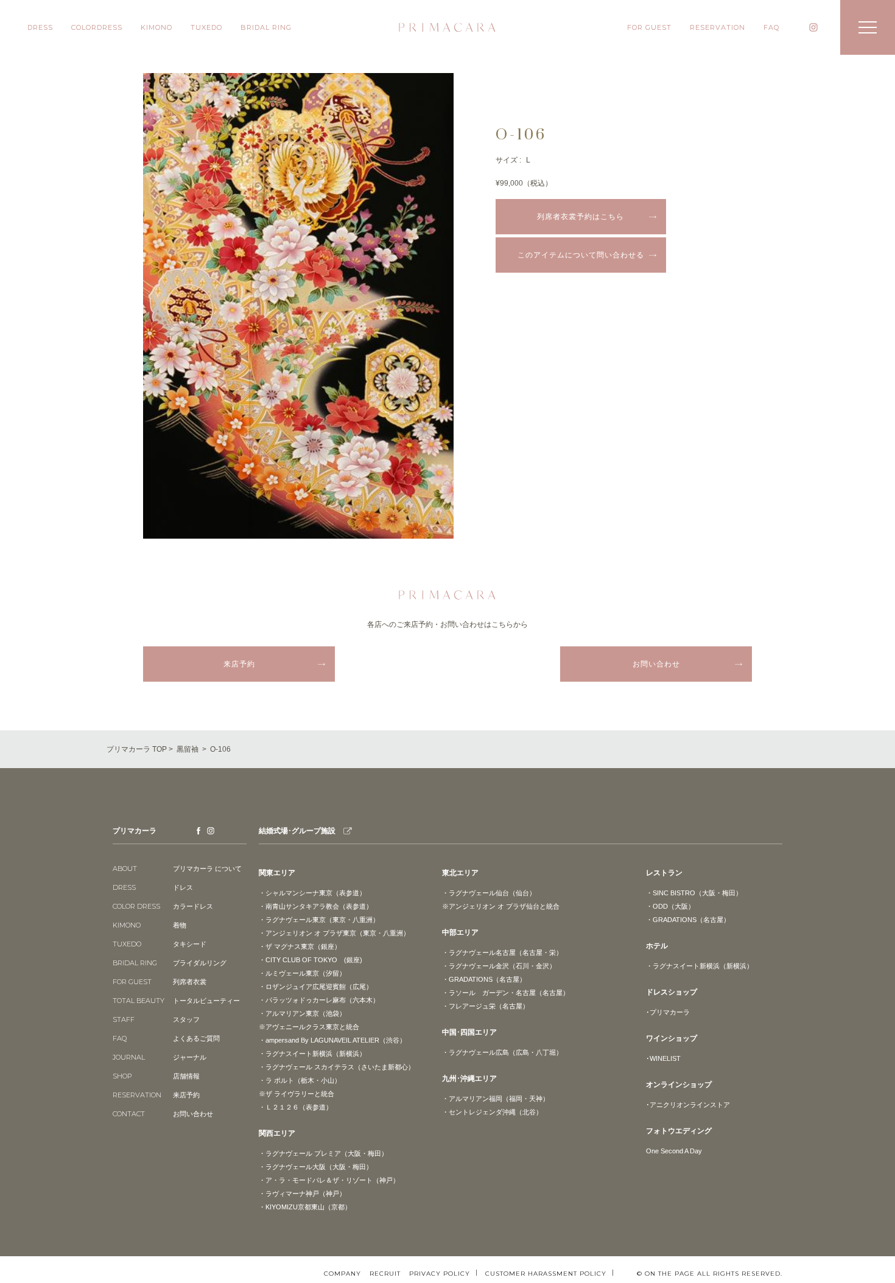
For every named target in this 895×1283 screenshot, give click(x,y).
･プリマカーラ (668, 1012)
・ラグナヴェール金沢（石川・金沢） (499, 966)
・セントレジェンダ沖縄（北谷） (492, 1112)
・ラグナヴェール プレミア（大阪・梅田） (323, 1153)
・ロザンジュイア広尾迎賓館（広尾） (316, 986)
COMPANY (342, 1274)
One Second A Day (674, 1151)
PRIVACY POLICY (439, 1273)
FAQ (771, 27)
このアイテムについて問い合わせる (581, 255)
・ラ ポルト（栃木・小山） (300, 1080)
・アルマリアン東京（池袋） (302, 1013)
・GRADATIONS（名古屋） (484, 979)
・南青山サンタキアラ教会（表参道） (316, 906)
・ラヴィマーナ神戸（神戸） (302, 1193)
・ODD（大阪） (670, 906)
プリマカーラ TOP (137, 749)
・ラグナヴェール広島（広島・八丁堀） (502, 1052)
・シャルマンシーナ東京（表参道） (312, 893)
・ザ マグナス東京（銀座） (300, 946)
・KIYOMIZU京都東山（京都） (305, 1207)
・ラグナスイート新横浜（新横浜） (312, 1053)
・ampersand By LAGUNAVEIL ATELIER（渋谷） (332, 1040)
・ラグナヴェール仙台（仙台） (489, 893)
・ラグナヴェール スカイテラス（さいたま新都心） (337, 1067)
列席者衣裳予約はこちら (580, 216)
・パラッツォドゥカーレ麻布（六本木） (319, 1000)
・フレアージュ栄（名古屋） (485, 1006)
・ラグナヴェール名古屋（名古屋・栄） (502, 952)
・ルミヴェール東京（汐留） (302, 973)
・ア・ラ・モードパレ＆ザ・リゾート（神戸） (329, 1180)
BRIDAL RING (266, 27)
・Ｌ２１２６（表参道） (295, 1107)
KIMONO (156, 27)
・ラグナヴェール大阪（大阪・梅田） (316, 1166)
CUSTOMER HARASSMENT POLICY (545, 1273)
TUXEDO (206, 27)
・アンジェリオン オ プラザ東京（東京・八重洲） (334, 933)
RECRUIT (385, 1274)
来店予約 (239, 664)
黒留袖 (187, 749)
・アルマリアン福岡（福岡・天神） (495, 1098)
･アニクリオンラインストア (688, 1104)
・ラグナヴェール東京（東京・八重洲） (319, 919)
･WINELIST (663, 1058)
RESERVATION (717, 27)
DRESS (40, 27)
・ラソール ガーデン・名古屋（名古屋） (505, 992)
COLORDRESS (96, 27)
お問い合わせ (656, 664)
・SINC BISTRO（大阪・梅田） (694, 893)
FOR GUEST (649, 27)
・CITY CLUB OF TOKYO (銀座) (310, 959)
